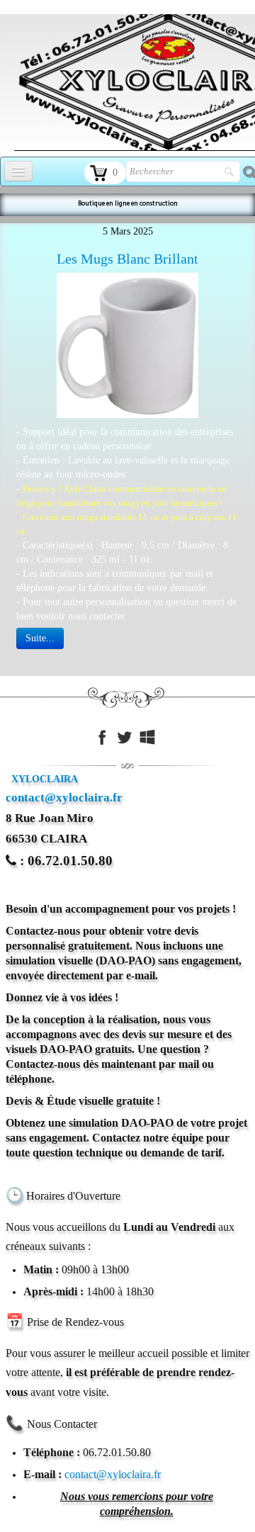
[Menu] (18, 171)
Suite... (40, 638)
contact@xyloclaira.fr (64, 797)
